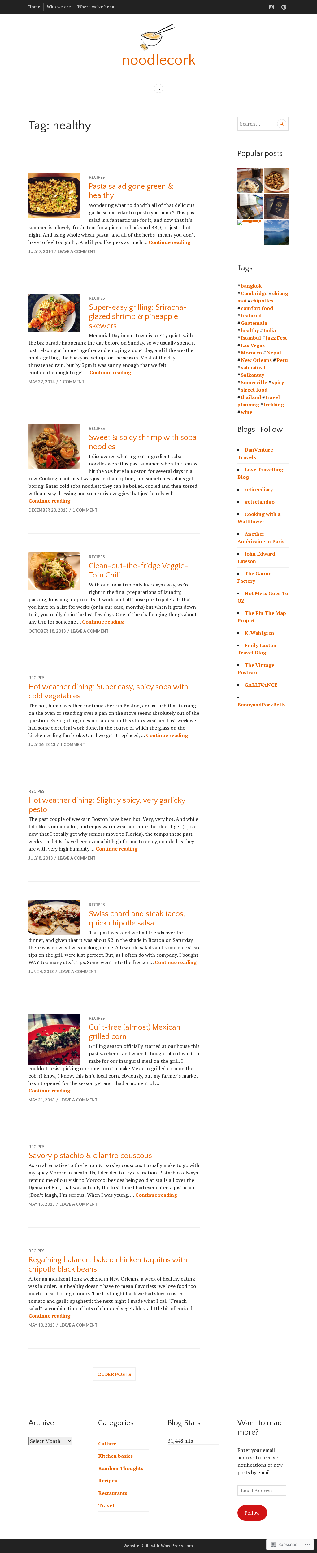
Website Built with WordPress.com (158, 1545)
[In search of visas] (276, 206)
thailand (251, 397)
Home (34, 7)
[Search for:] (263, 123)
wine (246, 412)
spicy (278, 382)
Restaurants (112, 1493)
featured (251, 315)
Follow (252, 1512)
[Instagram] (271, 7)
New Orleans (256, 360)
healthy (250, 330)
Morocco (251, 352)
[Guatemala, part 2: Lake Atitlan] (276, 232)
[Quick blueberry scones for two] (250, 180)
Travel (106, 1505)
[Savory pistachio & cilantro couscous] (276, 180)
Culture (107, 1443)
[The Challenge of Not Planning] (250, 206)
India (269, 330)
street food (254, 389)
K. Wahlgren (259, 632)
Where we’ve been (95, 7)
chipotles (262, 300)
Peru (282, 360)
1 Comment (72, 381)
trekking (274, 404)
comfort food (257, 308)
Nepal (274, 352)
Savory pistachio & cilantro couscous (90, 1156)
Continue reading (169, 242)
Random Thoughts (120, 1468)
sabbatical (253, 367)
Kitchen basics (115, 1455)
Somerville (254, 382)
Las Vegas (253, 345)
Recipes (97, 177)
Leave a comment (77, 251)
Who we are (59, 7)
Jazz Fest (276, 337)
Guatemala (254, 323)
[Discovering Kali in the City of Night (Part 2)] (250, 222)
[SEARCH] (158, 88)
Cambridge (254, 293)
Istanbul (251, 337)
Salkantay (252, 374)
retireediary (259, 489)
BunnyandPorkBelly (261, 704)
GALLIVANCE (261, 684)
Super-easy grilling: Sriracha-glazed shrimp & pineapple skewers (138, 316)
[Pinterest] (284, 7)
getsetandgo (260, 501)
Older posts (114, 1374)
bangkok (251, 285)
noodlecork (159, 60)
